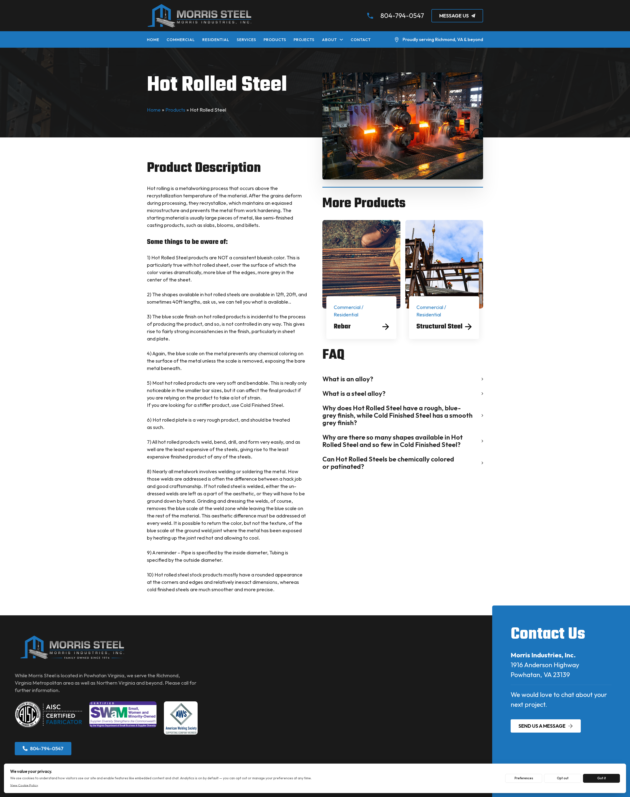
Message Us (454, 16)
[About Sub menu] (341, 40)
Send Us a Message (542, 726)
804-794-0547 (402, 15)
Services (246, 39)
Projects (304, 39)
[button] (402, 378)
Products (275, 39)
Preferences (524, 778)
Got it (601, 778)
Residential (215, 39)
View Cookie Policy (24, 785)
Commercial (181, 39)
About (329, 39)
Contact (361, 39)
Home (153, 39)
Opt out (562, 778)
